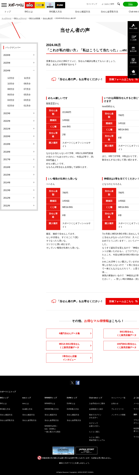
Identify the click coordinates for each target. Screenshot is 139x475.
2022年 (6, 121)
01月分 (27, 105)
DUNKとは (71, 403)
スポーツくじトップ (8, 392)
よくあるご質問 (108, 4)
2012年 (6, 198)
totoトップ (26, 398)
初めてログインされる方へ (95, 416)
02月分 (10, 105)
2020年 (6, 136)
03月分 (27, 100)
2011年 (6, 205)
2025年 (6, 63)
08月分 (10, 89)
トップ (7, 11)
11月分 (27, 78)
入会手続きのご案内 (97, 403)
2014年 (6, 182)
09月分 (27, 83)
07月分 (27, 89)
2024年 (6, 70)
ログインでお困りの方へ (94, 424)
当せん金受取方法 (109, 11)
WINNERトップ (51, 398)
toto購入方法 (27, 409)
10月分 (10, 83)
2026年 (6, 55)
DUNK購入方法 (73, 409)
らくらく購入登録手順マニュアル (97, 438)
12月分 (10, 78)
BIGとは (29, 11)
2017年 (6, 159)
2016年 (6, 167)
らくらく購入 (94, 432)
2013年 (6, 190)
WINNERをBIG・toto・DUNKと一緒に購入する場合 (52, 429)
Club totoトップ (95, 398)
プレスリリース (117, 409)
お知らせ (114, 403)
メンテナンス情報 (118, 415)
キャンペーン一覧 (118, 398)
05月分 (27, 94)
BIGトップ (4, 398)
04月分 (10, 100)
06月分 (10, 94)
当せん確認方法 (82, 11)
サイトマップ (91, 4)
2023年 (6, 113)
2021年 (6, 129)
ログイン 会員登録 (130, 4)
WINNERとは (50, 403)
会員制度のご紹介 (96, 409)
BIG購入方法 (55, 11)
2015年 (6, 175)
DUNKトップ (72, 398)
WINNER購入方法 (52, 409)
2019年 (6, 144)
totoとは (25, 403)
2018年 (6, 152)
